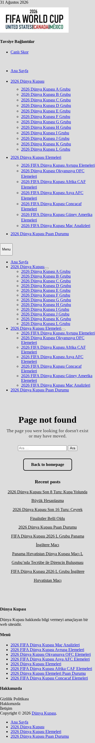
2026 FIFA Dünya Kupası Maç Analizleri (55, 225)
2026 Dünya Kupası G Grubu (46, 122)
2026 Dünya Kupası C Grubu (46, 100)
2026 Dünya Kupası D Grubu (46, 105)
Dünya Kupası (44, 713)
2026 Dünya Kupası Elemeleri (36, 157)
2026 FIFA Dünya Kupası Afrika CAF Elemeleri (51, 668)
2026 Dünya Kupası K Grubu (46, 144)
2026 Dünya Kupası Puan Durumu (40, 234)
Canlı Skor (19, 52)
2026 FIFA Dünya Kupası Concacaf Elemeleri (49, 678)
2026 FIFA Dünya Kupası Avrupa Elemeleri (58, 165)
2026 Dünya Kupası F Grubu (45, 116)
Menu (6, 249)
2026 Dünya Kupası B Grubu (46, 94)
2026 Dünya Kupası (27, 81)
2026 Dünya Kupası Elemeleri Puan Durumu (48, 673)
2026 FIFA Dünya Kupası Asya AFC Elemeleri (50, 659)
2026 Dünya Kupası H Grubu (46, 127)
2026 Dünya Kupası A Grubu (45, 89)
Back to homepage (47, 464)
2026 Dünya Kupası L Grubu (45, 149)
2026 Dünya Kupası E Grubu (45, 111)
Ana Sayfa (19, 70)
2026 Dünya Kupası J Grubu (45, 138)
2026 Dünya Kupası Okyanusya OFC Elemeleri (51, 654)
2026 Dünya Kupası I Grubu (45, 133)
